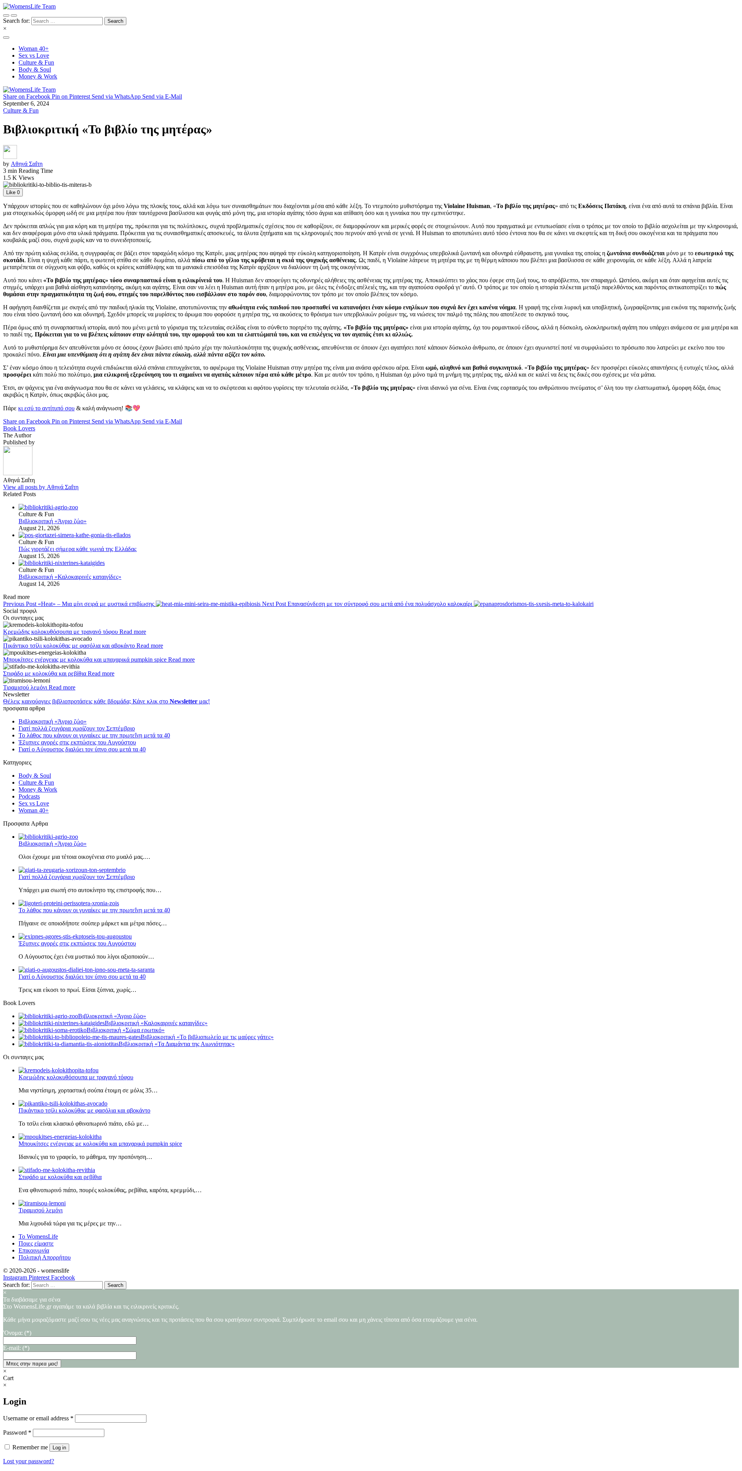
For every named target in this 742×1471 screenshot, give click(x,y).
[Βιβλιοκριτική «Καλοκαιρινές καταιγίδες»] (379, 563)
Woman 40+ (34, 810)
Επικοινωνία (34, 1250)
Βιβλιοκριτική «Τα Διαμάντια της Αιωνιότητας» (177, 1044)
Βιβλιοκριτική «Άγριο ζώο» (53, 521)
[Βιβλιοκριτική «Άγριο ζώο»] (379, 507)
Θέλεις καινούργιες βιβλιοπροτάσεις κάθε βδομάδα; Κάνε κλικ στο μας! (106, 701)
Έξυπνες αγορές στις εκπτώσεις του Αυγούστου (77, 742)
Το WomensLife (38, 1236)
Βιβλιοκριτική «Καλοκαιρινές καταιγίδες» (70, 576)
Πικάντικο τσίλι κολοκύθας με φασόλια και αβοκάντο (69, 645)
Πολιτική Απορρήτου (45, 1257)
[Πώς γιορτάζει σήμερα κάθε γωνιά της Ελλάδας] (379, 535)
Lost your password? (28, 1461)
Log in (59, 1448)
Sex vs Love (34, 803)
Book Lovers (19, 428)
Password (17, 1432)
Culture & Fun (21, 110)
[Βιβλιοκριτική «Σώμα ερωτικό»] (53, 1030)
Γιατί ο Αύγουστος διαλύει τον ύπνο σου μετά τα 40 (82, 749)
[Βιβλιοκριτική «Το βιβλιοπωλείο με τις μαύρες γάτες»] (80, 1037)
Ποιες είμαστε (36, 1243)
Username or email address (38, 1418)
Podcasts (29, 796)
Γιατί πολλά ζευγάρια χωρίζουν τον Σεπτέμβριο (77, 728)
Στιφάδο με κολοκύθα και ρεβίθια (45, 673)
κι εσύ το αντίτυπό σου (46, 408)
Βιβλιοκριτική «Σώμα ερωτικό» (126, 1030)
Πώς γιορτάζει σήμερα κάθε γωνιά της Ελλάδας (77, 549)
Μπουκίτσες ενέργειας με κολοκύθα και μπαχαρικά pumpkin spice (85, 659)
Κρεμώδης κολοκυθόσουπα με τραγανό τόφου (61, 631)
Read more (132, 631)
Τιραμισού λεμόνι (26, 687)
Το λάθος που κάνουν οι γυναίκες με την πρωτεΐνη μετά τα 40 (94, 735)
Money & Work (38, 789)
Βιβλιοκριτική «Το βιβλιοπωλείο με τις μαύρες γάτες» (207, 1037)
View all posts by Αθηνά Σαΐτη (40, 487)
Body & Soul (35, 775)
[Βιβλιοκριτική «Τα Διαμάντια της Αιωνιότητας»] (69, 1044)
